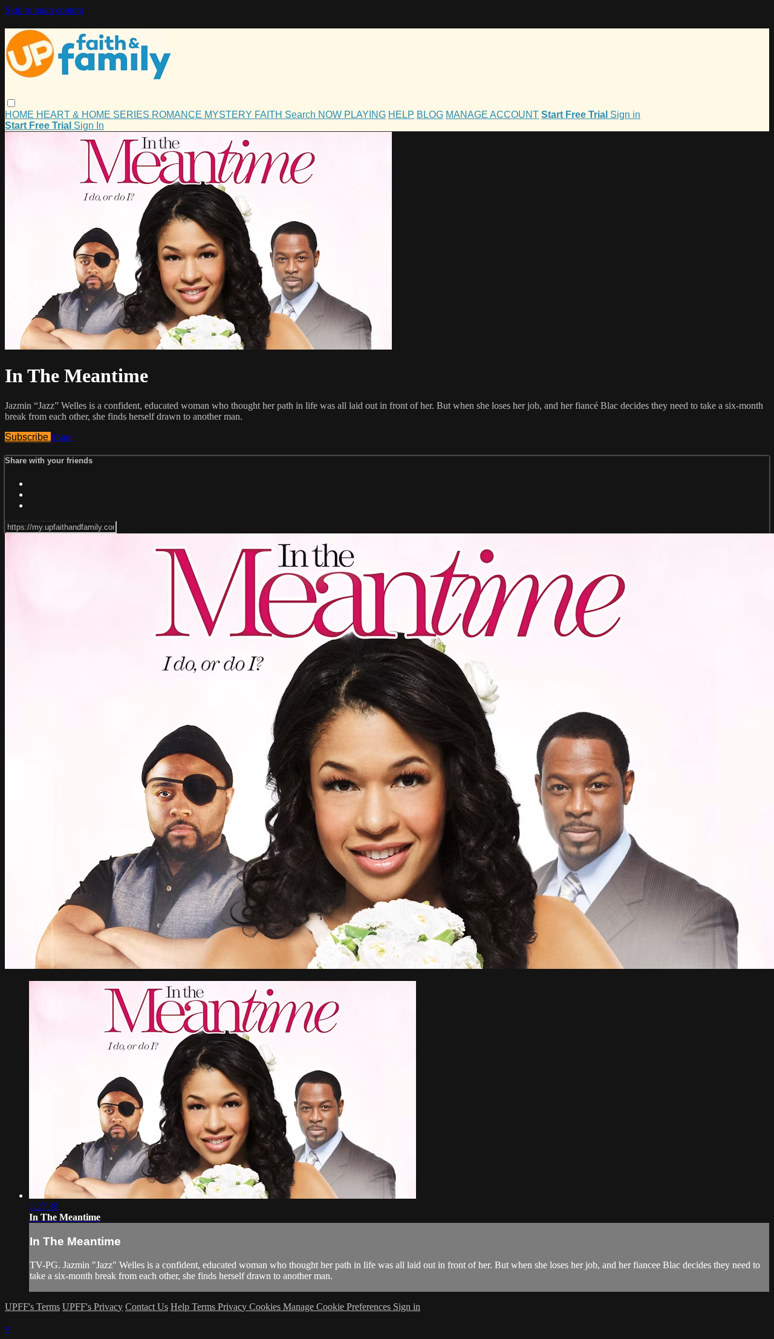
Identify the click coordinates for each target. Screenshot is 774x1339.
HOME (20, 114)
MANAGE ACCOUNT (492, 114)
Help (181, 1307)
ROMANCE (178, 114)
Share (62, 437)
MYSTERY (229, 114)
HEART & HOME (74, 114)
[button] (11, 103)
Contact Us (146, 1307)
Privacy (233, 1307)
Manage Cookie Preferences (338, 1307)
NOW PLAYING (352, 114)
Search (301, 114)
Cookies (266, 1307)
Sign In (89, 125)
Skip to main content (44, 10)
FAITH (270, 114)
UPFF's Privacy (92, 1307)
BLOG (430, 114)
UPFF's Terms (32, 1307)
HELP (401, 114)
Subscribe (28, 437)
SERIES (132, 114)
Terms (205, 1307)
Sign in (625, 114)
